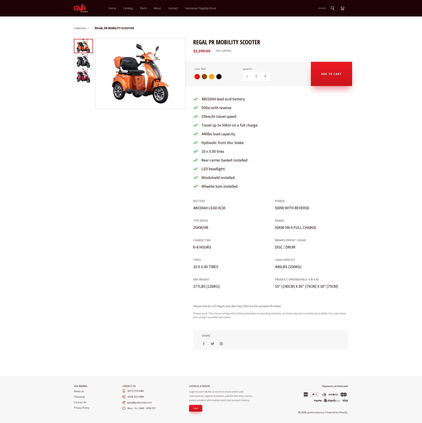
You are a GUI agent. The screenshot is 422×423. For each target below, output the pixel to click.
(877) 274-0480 (135, 391)
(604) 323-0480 (135, 396)
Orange (211, 76)
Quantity (247, 69)
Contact (173, 8)
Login (195, 408)
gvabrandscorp (316, 412)
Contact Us (80, 402)
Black (219, 76)
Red (197, 76)
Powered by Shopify (336, 412)
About (157, 8)
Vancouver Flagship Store (200, 8)
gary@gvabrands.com (139, 402)
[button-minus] (247, 76)
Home (112, 8)
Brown (204, 76)
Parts (143, 8)
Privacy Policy (81, 407)
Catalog (128, 8)
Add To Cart (331, 74)
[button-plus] (265, 76)
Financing (79, 396)
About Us (79, 391)
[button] (342, 8)
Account (322, 8)
